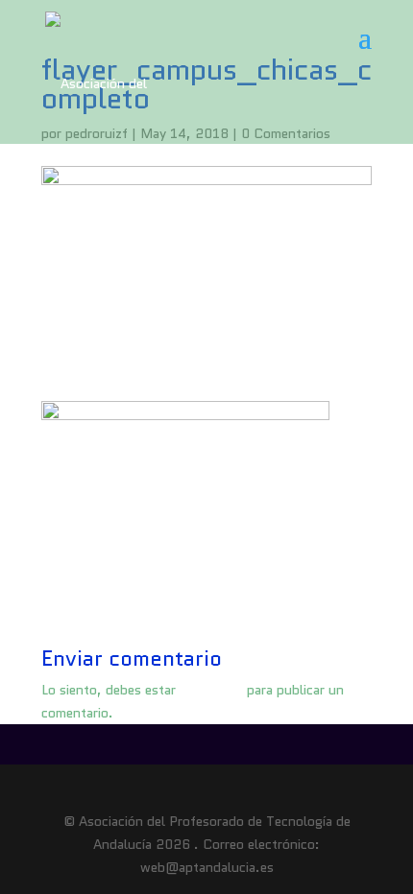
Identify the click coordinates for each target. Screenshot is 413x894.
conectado (211, 689)
